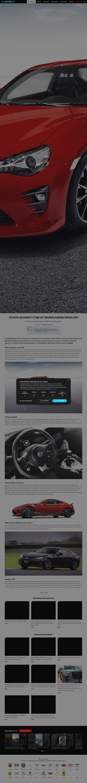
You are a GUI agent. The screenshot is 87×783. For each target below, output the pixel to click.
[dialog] (43, 391)
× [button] (68, 379)
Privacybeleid (53, 389)
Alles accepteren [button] (59, 400)
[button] (26, 401)
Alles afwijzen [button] (44, 400)
